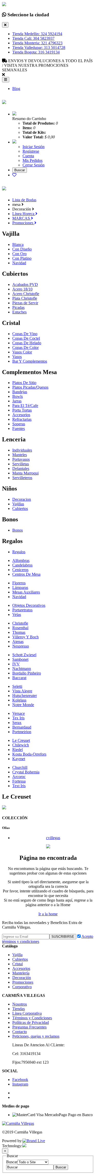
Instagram (20, 1084)
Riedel (17, 749)
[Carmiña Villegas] (4, 101)
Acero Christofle (25, 294)
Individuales (22, 450)
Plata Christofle (24, 298)
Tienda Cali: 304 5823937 (33, 38)
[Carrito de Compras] (14, 114)
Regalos (18, 552)
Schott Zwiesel (24, 655)
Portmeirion (21, 732)
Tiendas (18, 1009)
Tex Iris (18, 718)
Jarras (17, 401)
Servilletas (20, 464)
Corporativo (22, 987)
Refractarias (21, 419)
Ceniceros (20, 569)
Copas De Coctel (26, 338)
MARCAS (21, 218)
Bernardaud (21, 727)
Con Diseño (22, 249)
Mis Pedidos (32, 160)
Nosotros (19, 1004)
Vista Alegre (22, 691)
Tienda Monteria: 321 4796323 (37, 43)
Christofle (20, 623)
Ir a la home (48, 914)
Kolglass (19, 700)
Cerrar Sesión (34, 165)
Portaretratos (22, 610)
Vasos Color (22, 352)
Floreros (19, 583)
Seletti (17, 686)
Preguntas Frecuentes (29, 1027)
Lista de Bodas (24, 200)
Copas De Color (25, 347)
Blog (16, 88)
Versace (18, 713)
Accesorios (21, 415)
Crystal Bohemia (25, 772)
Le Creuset (21, 740)
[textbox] (30, 1167)
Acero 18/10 (22, 289)
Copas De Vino (24, 334)
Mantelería (20, 973)
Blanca (18, 244)
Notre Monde (23, 705)
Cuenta (28, 156)
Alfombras (20, 560)
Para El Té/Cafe (25, 405)
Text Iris (19, 786)
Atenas (18, 641)
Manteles (19, 455)
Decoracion (21, 499)
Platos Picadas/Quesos (30, 387)
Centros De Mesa (26, 574)
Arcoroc (19, 776)
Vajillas (18, 504)
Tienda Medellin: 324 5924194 (37, 34)
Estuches (19, 312)
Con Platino (21, 258)
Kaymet (18, 759)
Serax (17, 722)
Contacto (19, 1031)
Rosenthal (20, 628)
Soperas (18, 424)
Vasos (17, 356)
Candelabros (22, 565)
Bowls (17, 396)
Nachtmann (21, 668)
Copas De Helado (26, 343)
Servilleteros (22, 478)
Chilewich (20, 745)
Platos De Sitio (24, 382)
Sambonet (20, 659)
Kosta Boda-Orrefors (29, 754)
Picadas (18, 307)
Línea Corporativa (27, 1013)
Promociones (23, 223)
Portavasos (21, 459)
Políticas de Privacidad (30, 1022)
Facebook (20, 1079)
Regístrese (31, 151)
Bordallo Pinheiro (26, 673)
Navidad (19, 263)
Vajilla (17, 955)
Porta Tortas (22, 410)
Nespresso (20, 646)
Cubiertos (20, 508)
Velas (16, 614)
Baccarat (19, 678)
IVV (16, 664)
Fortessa (19, 781)
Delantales (20, 468)
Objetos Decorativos (28, 605)
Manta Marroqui (25, 473)
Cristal (17, 964)
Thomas (18, 632)
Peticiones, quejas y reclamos (35, 1036)
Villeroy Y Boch (25, 637)
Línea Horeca (23, 214)
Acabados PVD (25, 284)
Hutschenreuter (24, 695)
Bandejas (19, 392)
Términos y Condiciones (32, 1018)
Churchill (19, 767)
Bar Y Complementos (29, 361)
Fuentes (18, 428)
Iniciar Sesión (34, 146)
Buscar (11, 1162)
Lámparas (20, 587)
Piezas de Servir (25, 303)
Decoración (21, 977)
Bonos (17, 530)
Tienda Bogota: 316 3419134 (36, 52)
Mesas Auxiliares (26, 592)
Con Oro (19, 254)
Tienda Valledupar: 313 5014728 (38, 47)
